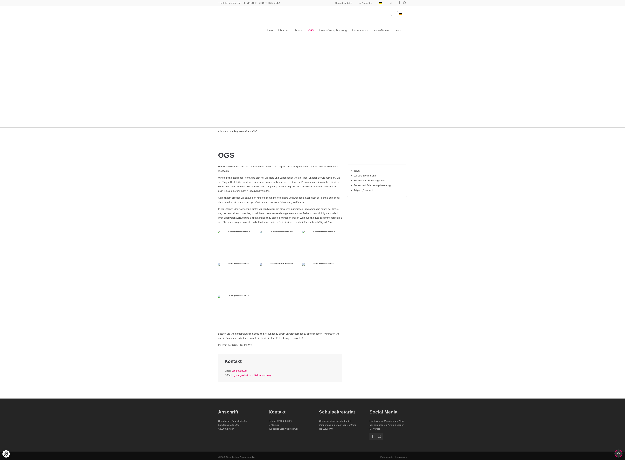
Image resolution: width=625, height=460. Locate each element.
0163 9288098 (239, 370)
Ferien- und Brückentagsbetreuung (372, 185)
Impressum (401, 457)
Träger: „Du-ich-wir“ (364, 190)
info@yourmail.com (231, 3)
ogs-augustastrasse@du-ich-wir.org (252, 375)
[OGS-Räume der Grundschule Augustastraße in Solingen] (237, 246)
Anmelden (367, 3)
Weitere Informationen (365, 175)
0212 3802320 (284, 421)
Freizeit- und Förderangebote (369, 180)
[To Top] (618, 453)
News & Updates (343, 3)
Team (357, 170)
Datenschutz (386, 457)
